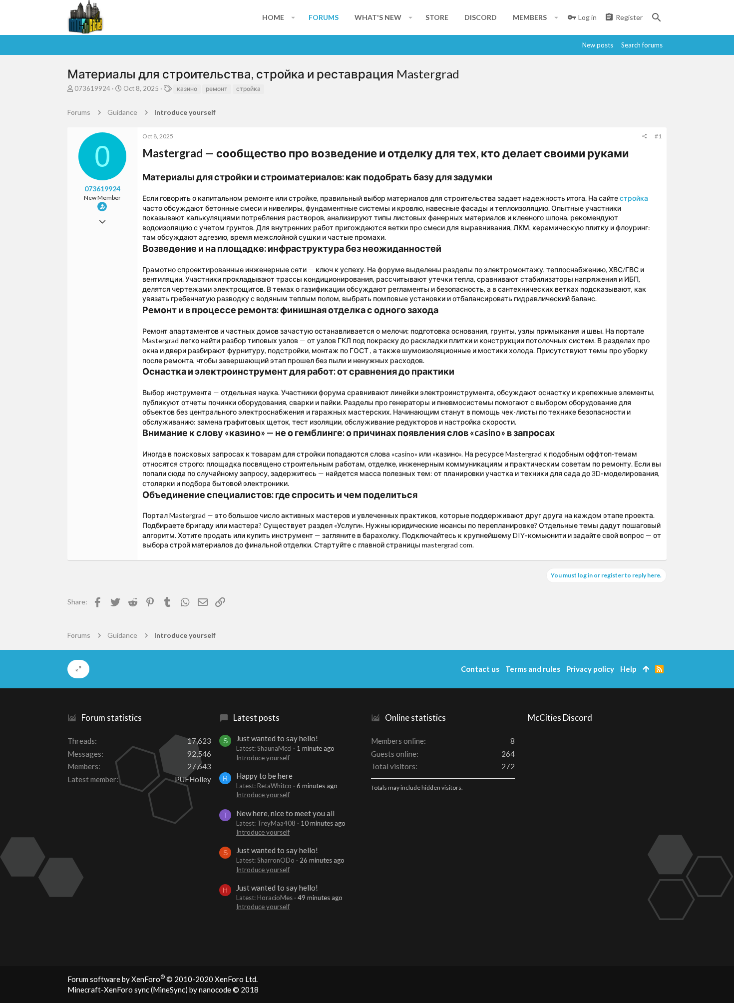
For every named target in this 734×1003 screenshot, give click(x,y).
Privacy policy (590, 668)
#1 (658, 136)
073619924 (92, 88)
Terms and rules (532, 668)
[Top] (646, 669)
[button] (293, 17)
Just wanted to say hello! (277, 738)
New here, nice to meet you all (285, 813)
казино (187, 88)
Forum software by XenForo (162, 979)
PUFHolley (193, 779)
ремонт (217, 88)
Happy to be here (264, 775)
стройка (248, 88)
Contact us (480, 668)
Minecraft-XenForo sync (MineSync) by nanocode (163, 989)
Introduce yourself (263, 758)
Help (628, 668)
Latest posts (256, 717)
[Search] (657, 17)
